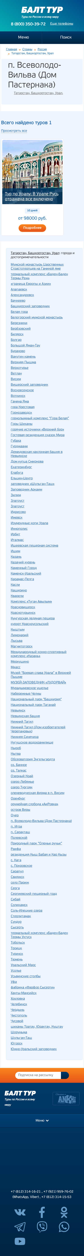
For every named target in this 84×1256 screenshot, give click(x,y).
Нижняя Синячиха (25, 737)
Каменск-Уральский (26, 573)
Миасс (15, 667)
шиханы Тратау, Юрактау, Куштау (37, 1027)
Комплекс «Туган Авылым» (31, 601)
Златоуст (17, 501)
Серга (15, 888)
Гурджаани (19, 446)
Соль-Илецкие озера (26, 910)
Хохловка (18, 999)
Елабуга (17, 473)
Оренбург (18, 798)
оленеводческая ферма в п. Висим (37, 793)
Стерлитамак (21, 916)
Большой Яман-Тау (25, 345)
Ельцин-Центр (22, 478)
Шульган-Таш (21, 1038)
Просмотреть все (14, 131)
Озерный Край (22, 776)
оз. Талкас (18, 770)
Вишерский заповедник (29, 385)
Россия (42, 49)
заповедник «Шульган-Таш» (32, 484)
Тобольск (18, 943)
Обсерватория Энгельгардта (33, 759)
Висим (16, 379)
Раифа (16, 849)
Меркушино (20, 662)
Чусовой (17, 1021)
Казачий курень (23, 562)
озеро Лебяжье (22, 782)
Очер (15, 815)
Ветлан (16, 373)
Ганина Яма (20, 401)
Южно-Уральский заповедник (34, 1049)
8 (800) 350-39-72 (28, 24)
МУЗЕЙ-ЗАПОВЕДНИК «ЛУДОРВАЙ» (38, 682)
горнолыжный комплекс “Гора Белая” (40, 418)
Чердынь (17, 1010)
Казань (16, 557)
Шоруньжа (19, 1032)
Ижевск (16, 517)
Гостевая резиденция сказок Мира (38, 435)
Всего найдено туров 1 (26, 123)
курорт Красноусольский (30, 624)
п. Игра (16, 826)
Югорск (16, 1043)
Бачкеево (18, 301)
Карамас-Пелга (22, 579)
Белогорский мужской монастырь (37, 317)
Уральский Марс (23, 965)
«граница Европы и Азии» (31, 284)
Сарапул (17, 871)
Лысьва (16, 641)
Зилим (16, 495)
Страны (27, 49)
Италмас (17, 540)
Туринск (17, 954)
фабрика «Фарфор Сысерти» (33, 987)
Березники (19, 323)
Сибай (15, 899)
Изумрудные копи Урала (29, 523)
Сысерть (17, 927)
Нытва (16, 754)
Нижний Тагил (22, 722)
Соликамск (19, 905)
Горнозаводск (21, 413)
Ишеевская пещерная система (34, 545)
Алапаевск (19, 289)
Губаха (16, 441)
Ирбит (15, 534)
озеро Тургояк (21, 787)
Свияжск (17, 877)
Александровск (22, 295)
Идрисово (18, 512)
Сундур (16, 922)
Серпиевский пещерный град (34, 894)
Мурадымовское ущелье (29, 688)
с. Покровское (21, 866)
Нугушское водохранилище (32, 742)
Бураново (18, 351)
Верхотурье (19, 368)
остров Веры (20, 810)
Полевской (19, 838)
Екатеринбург (21, 467)
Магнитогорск (21, 646)
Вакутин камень (23, 357)
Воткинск (18, 396)
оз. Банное (19, 765)
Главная (11, 49)
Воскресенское (22, 390)
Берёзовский (21, 329)
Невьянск (18, 710)
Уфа (14, 982)
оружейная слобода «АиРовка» (34, 804)
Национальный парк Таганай (33, 705)
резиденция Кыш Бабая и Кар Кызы (39, 854)
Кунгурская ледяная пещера (33, 618)
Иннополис (19, 529)
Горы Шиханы (21, 424)
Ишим (15, 551)
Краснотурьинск (23, 613)
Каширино (19, 590)
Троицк (16, 948)
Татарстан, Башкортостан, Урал (38, 93)
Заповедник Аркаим (26, 489)
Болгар (16, 340)
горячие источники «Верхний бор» (37, 429)
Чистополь (19, 1015)
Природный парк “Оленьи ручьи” (36, 843)
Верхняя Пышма (23, 362)
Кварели (17, 596)
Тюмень (17, 959)
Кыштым (17, 629)
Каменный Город (24, 568)
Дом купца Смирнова (27, 461)
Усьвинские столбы (26, 976)
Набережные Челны (26, 694)
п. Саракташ (20, 832)
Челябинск (19, 1004)
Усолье (16, 971)
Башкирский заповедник (30, 306)
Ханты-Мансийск (24, 993)
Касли (15, 585)
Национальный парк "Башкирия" (36, 699)
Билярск (17, 334)
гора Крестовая (22, 407)
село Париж (20, 882)
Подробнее (32, 228)
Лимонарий (19, 635)
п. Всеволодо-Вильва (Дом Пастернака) (41, 821)
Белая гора (19, 312)
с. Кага (16, 860)
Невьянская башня (25, 716)
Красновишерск (23, 607)
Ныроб (16, 748)
